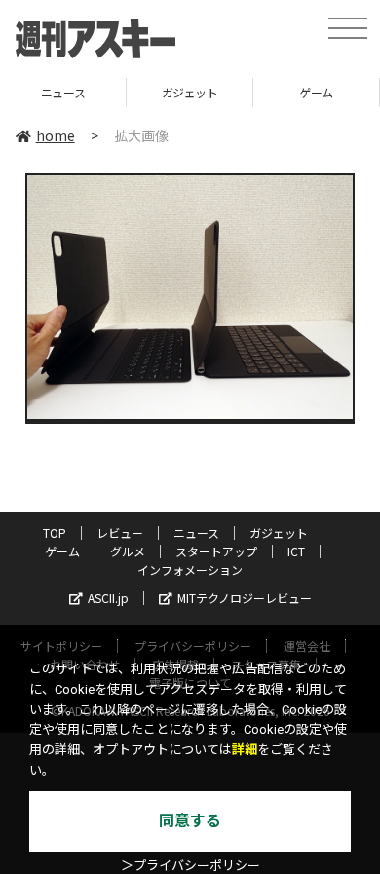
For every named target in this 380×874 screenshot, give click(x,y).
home (55, 135)
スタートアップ (216, 551)
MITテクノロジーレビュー (244, 597)
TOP (54, 532)
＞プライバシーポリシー (190, 865)
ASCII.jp (108, 597)
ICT (296, 551)
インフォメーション (190, 569)
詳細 (244, 749)
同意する (190, 821)
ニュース (196, 532)
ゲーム (252, 92)
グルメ (127, 551)
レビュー (119, 532)
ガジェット (124, 92)
